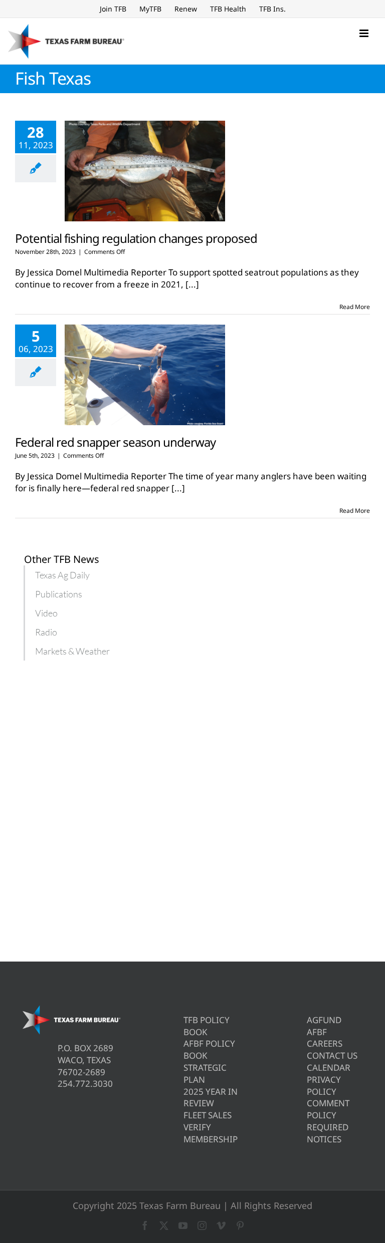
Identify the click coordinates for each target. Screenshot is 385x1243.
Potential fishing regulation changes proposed (136, 238)
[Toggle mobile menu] (364, 33)
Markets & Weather (72, 651)
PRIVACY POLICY (324, 1085)
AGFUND (324, 1020)
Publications (58, 593)
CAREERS (324, 1043)
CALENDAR (328, 1067)
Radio (46, 632)
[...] (192, 284)
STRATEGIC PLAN (205, 1073)
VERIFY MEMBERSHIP (210, 1133)
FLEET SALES (207, 1115)
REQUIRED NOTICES (327, 1133)
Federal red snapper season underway (115, 442)
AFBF (317, 1032)
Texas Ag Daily (62, 574)
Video (46, 612)
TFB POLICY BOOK (206, 1026)
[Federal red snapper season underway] (145, 375)
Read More (354, 306)
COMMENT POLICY (328, 1109)
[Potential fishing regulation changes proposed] (145, 171)
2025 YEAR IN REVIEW (210, 1097)
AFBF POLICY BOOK (209, 1049)
